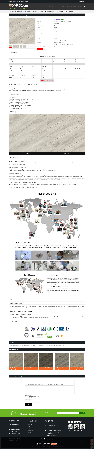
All (12, 11)
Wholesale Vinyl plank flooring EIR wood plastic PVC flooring (62, 368)
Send (28, 404)
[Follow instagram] (80, 422)
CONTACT (73, 6)
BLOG (68, 6)
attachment (29, 399)
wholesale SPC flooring (50, 345)
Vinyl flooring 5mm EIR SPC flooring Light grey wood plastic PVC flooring (77, 368)
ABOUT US (51, 6)
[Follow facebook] (72, 422)
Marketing (56, 445)
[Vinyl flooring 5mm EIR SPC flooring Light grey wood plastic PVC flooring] (77, 360)
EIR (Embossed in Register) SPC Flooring (33, 11)
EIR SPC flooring (41, 345)
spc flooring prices (60, 345)
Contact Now (40, 49)
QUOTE (79, 6)
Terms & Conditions (36, 402)
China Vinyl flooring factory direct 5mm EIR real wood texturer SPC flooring (31, 368)
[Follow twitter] (77, 422)
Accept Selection (47, 443)
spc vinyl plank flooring (25, 345)
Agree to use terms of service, (30, 402)
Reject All (40, 443)
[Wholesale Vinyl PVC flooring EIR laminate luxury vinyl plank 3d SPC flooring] (46, 360)
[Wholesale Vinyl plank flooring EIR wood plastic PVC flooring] (62, 360)
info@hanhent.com (51, 428)
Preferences (50, 445)
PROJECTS (63, 6)
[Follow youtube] (69, 422)
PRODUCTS (44, 6)
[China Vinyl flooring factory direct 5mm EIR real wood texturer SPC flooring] (31, 360)
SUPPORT (57, 6)
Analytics (44, 445)
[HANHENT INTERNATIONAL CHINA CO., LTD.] (18, 6)
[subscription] (82, 413)
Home (10, 11)
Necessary (39, 445)
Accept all (54, 443)
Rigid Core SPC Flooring (19, 11)
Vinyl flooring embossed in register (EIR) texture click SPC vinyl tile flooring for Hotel (15, 368)
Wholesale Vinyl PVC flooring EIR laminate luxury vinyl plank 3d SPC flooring (46, 368)
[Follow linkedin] (75, 422)
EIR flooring (33, 345)
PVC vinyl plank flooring (14, 345)
